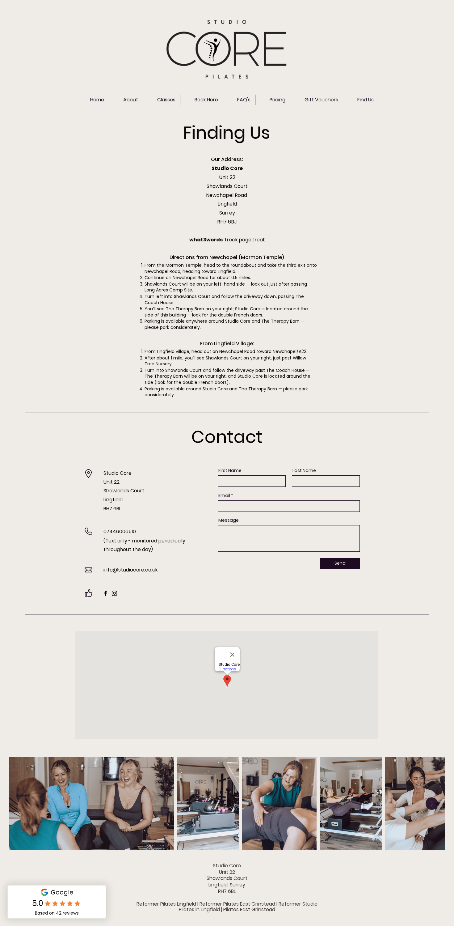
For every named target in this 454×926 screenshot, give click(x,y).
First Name (230, 470)
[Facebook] (105, 593)
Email (224, 495)
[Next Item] (432, 803)
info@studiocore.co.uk (130, 569)
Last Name (304, 470)
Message (228, 520)
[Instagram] (114, 593)
